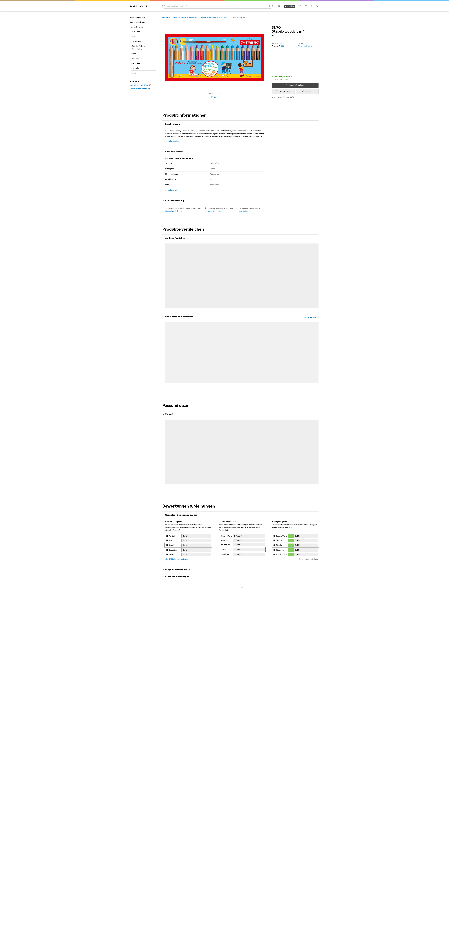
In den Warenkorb (296, 85)
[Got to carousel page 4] (214, 93)
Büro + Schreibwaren (138, 22)
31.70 (276, 27)
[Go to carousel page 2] (239, 297)
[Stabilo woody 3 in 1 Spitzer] (205, 447)
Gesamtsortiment (137, 17)
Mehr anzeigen (174, 141)
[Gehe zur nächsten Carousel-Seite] (314, 268)
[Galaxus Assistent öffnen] (300, 6)
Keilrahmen (136, 41)
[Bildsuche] (270, 6)
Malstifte (135, 63)
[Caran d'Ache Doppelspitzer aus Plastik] (318, 447)
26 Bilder (214, 97)
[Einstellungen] (279, 6)
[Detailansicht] (188, 539)
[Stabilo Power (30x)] (318, 342)
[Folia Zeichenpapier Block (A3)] (262, 447)
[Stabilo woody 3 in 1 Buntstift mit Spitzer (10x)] (205, 268)
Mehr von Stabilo (305, 44)
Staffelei (135, 68)
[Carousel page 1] (209, 93)
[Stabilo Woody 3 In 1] (233, 447)
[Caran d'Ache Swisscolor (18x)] (205, 342)
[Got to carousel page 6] (218, 93)
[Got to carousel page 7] (220, 93)
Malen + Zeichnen (137, 27)
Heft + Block (170, 454)
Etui (133, 36)
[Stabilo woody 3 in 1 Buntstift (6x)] (233, 268)
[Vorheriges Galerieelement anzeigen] (161, 57)
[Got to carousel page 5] (216, 93)
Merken (308, 91)
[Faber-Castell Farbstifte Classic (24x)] (233, 342)
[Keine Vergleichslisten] (306, 6)
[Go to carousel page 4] (242, 297)
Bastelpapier (136, 32)
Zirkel (133, 73)
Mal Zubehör (136, 58)
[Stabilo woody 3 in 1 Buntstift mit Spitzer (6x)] (176, 268)
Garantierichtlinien (215, 211)
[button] (295, 78)
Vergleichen (285, 91)
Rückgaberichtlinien (173, 211)
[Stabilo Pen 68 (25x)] (262, 342)
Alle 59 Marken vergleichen (176, 552)
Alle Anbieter (245, 211)
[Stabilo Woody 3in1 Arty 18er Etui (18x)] (290, 268)
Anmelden (289, 6)
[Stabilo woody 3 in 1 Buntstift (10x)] (262, 268)
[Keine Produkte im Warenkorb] (317, 6)
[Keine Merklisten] (311, 6)
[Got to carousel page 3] (212, 93)
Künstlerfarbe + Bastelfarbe (138, 47)
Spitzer (197, 454)
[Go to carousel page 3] (241, 297)
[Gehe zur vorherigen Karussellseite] (166, 268)
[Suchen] (164, 6)
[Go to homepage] (138, 6)
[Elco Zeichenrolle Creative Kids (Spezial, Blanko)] (176, 447)
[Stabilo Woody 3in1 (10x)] (318, 268)
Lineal (133, 54)
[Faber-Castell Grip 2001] (290, 447)
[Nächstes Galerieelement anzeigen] (267, 57)
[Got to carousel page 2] (211, 93)
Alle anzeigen (310, 238)
